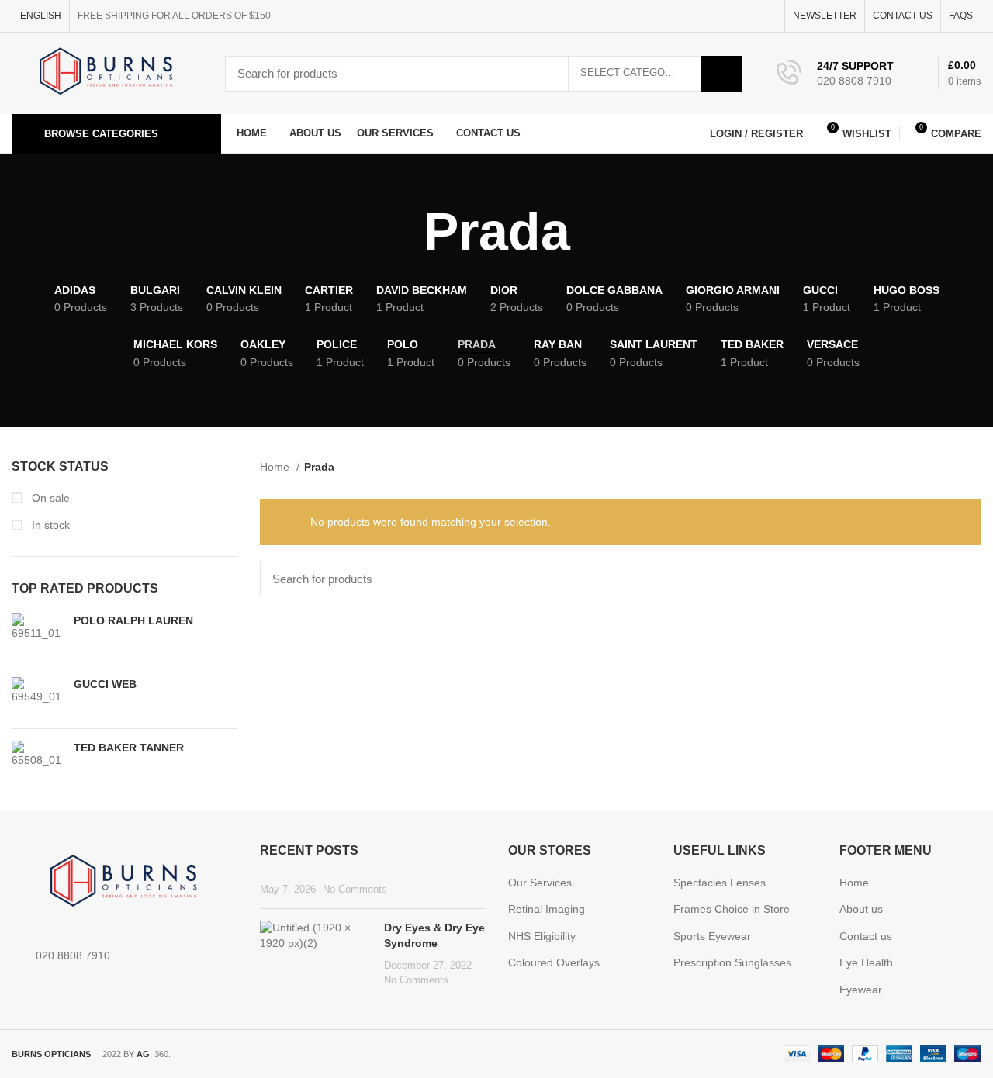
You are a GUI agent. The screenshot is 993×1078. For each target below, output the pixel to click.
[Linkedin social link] (750, 16)
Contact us (865, 936)
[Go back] (404, 231)
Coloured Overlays (554, 962)
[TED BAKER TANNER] (37, 760)
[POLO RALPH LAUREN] (37, 633)
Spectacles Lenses (719, 882)
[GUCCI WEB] (37, 697)
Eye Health (866, 962)
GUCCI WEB (105, 684)
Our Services (540, 882)
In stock (49, 525)
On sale (49, 498)
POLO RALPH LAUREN (133, 620)
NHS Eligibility (542, 936)
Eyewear (860, 989)
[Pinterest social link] (732, 16)
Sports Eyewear (712, 936)
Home (276, 467)
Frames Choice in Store (731, 909)
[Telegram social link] (768, 16)
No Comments (355, 889)
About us (861, 909)
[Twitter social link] (714, 16)
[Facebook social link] (696, 16)
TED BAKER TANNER (129, 747)
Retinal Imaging (546, 909)
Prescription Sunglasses (732, 962)
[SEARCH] (721, 74)
